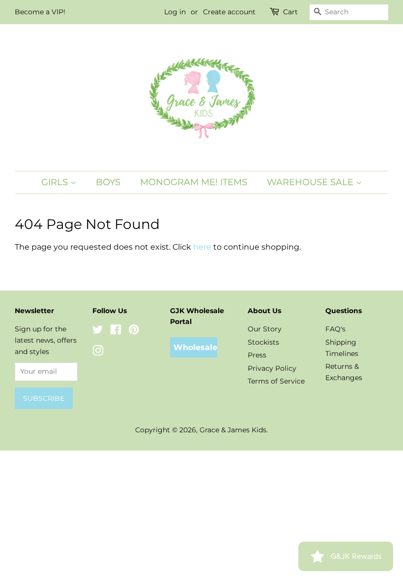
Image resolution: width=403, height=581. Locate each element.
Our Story (265, 329)
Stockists (263, 342)
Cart (290, 11)
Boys (108, 182)
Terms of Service (276, 381)
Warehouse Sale (311, 182)
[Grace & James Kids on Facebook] (115, 331)
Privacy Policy (272, 368)
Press (257, 355)
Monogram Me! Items (193, 182)
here (202, 247)
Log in (175, 11)
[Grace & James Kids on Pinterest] (133, 331)
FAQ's (335, 329)
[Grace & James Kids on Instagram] (97, 352)
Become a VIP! (40, 11)
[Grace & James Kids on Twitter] (97, 331)
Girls (55, 182)
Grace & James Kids (233, 430)
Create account (229, 11)
